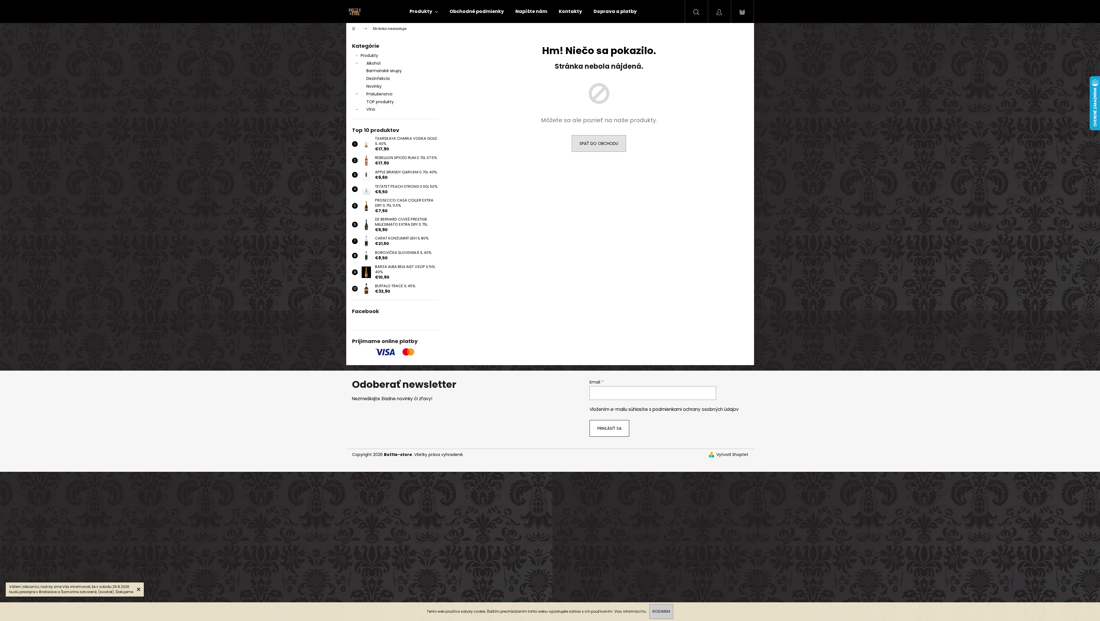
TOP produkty (380, 102)
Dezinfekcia (378, 78)
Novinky (374, 86)
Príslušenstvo (379, 94)
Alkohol (373, 63)
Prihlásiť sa (609, 428)
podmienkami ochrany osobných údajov (696, 409)
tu (644, 611)
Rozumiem (661, 611)
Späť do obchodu (598, 143)
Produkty (369, 55)
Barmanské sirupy (384, 71)
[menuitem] (424, 11)
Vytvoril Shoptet (732, 454)
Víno (370, 109)
